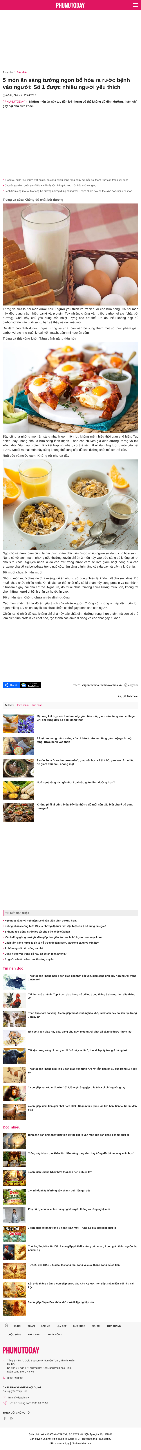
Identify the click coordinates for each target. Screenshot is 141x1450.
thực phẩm (22, 705)
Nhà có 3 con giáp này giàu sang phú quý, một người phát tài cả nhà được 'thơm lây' (80, 1031)
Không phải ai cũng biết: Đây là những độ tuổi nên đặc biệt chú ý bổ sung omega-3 (85, 806)
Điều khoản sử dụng (60, 1443)
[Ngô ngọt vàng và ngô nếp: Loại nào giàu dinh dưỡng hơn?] (18, 790)
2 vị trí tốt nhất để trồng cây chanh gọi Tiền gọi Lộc (59, 1190)
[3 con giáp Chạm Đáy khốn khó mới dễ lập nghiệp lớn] (14, 1308)
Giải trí (96, 1326)
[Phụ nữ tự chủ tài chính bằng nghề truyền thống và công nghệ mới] (14, 1215)
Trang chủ (8, 72)
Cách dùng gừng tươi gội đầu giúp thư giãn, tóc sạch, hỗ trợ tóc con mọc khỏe (53, 937)
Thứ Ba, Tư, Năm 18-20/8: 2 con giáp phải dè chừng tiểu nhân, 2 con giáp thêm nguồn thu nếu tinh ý (83, 1248)
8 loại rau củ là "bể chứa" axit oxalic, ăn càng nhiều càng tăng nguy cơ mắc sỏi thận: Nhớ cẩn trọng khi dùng (66, 179)
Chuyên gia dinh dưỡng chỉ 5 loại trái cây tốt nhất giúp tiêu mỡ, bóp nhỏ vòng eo (50, 185)
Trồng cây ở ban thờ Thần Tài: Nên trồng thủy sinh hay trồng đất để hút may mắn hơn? (81, 1153)
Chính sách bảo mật (81, 1443)
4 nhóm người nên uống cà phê (24, 948)
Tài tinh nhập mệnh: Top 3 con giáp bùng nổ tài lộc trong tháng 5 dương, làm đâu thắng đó (81, 996)
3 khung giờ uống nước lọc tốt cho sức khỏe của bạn (37, 931)
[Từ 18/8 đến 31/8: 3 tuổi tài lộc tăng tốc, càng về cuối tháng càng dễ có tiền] (14, 1271)
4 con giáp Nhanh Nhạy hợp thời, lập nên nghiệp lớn (60, 1171)
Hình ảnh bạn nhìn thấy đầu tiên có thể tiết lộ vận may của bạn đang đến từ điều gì (78, 1134)
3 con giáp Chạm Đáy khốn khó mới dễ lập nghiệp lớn (61, 1302)
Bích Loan (132, 696)
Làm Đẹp (61, 1326)
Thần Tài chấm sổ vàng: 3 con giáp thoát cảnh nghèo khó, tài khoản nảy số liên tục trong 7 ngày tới (82, 1015)
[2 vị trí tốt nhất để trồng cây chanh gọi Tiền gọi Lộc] (14, 1197)
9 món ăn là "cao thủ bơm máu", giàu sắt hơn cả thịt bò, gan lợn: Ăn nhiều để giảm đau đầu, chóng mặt (85, 762)
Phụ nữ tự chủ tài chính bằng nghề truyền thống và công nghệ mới (69, 1209)
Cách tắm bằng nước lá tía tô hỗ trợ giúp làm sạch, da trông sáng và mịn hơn (52, 942)
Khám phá (34, 1334)
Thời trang (114, 1326)
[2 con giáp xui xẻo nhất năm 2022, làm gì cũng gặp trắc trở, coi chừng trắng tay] (14, 1093)
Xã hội (17, 1326)
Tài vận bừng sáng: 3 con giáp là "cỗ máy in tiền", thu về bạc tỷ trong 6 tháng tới (77, 1050)
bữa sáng (37, 705)
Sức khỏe (22, 72)
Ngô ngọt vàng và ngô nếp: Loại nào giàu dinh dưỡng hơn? (76, 782)
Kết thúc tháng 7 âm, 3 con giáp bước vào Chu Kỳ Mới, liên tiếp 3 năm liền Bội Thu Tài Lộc (81, 1285)
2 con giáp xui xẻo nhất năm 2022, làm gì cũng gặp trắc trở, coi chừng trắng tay (76, 1087)
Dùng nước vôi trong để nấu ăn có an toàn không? (35, 953)
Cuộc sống (14, 1334)
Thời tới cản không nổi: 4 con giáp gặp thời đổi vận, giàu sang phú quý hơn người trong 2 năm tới (82, 977)
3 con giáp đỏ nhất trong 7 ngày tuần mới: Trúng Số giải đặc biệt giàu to (72, 1227)
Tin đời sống (54, 1334)
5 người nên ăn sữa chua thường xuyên (29, 959)
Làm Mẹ (45, 1326)
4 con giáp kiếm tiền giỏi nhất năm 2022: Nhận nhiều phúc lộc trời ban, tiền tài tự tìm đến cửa (82, 1108)
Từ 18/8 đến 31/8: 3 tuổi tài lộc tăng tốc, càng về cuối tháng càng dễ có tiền (74, 1264)
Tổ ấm (31, 1326)
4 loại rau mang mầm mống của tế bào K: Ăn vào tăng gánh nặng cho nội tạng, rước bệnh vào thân (84, 740)
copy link (133, 685)
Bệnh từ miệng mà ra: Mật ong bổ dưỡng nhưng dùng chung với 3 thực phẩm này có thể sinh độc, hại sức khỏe (68, 190)
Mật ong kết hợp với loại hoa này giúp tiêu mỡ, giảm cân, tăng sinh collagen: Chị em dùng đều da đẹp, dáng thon (87, 718)
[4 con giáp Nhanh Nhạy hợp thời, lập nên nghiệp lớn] (14, 1178)
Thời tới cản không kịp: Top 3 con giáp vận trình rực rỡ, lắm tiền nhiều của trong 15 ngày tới (82, 1070)
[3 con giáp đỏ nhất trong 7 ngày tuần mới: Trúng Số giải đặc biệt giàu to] (14, 1234)
